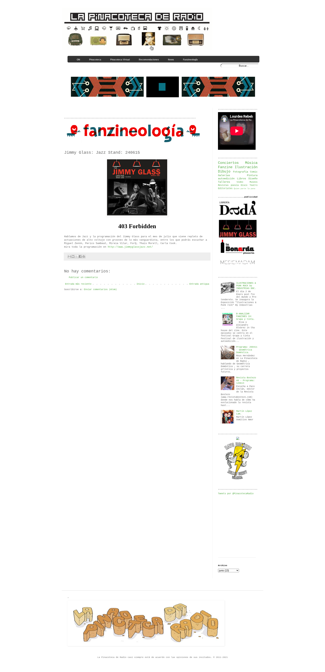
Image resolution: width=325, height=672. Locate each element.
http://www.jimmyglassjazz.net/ (130, 247)
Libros (241, 178)
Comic (253, 171)
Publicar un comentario (83, 277)
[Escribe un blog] (73, 256)
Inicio (140, 284)
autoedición (226, 178)
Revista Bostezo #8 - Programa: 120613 (246, 380)
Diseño (252, 178)
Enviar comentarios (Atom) (100, 289)
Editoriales (225, 188)
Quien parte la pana (244, 189)
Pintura (252, 175)
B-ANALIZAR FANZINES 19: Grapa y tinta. (245, 316)
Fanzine (225, 167)
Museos (253, 182)
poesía (235, 185)
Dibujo (224, 172)
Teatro (253, 185)
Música (251, 163)
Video (240, 182)
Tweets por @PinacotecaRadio (236, 493)
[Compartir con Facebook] (80, 256)
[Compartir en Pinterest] (84, 256)
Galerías (224, 175)
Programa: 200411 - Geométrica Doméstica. (246, 350)
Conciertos (228, 163)
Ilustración (246, 167)
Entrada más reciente (78, 284)
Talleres (224, 181)
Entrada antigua (199, 284)
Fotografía (240, 171)
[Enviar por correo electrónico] (69, 256)
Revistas (223, 185)
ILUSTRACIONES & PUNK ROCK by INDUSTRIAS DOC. (246, 286)
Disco (244, 185)
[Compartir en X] (76, 256)
